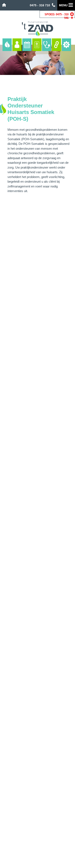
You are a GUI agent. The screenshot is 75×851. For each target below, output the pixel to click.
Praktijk (7, 44)
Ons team (17, 44)
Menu (63, 5)
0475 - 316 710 (40, 5)
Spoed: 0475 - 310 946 (57, 16)
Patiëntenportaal (66, 44)
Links (56, 44)
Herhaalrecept (36, 44)
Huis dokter (46, 44)
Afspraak (26, 44)
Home (4, 5)
